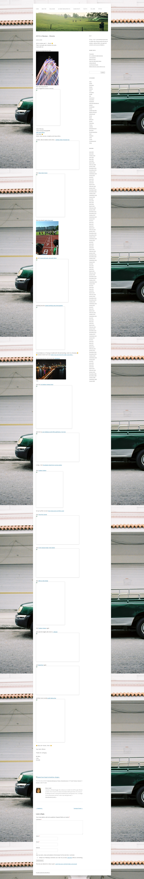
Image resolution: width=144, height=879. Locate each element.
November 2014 (92, 278)
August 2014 (92, 283)
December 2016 (92, 233)
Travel (90, 139)
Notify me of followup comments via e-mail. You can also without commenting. (61, 857)
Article (90, 83)
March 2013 (91, 310)
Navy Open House (43, 173)
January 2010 (92, 372)
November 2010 (92, 354)
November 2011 (92, 332)
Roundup (91, 130)
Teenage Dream (78, 808)
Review (79, 781)
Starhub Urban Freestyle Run (62, 139)
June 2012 (91, 319)
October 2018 (92, 193)
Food (90, 90)
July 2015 (91, 264)
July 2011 (91, 339)
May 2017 (91, 224)
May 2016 (91, 245)
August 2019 (92, 175)
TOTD (90, 137)
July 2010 (91, 361)
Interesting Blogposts (52, 781)
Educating (91, 85)
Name (38, 836)
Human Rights (76, 9)
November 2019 (92, 170)
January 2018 (92, 209)
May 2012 (91, 321)
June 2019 (91, 179)
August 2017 (92, 218)
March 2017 (91, 227)
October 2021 (92, 155)
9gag (90, 81)
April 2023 (91, 152)
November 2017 (92, 213)
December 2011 (92, 330)
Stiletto (85, 9)
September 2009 (93, 379)
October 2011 (92, 334)
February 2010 (92, 370)
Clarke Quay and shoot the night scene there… (62, 354)
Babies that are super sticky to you (97, 66)
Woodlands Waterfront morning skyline (52, 465)
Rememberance (64, 781)
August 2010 (92, 359)
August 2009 (92, 381)
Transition (91, 54)
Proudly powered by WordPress (43, 872)
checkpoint (57, 358)
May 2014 (91, 289)
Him (90, 96)
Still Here (93, 9)
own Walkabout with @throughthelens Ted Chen (54, 432)
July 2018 (91, 199)
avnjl (45, 782)
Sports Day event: (49, 220)
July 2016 (91, 242)
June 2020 (91, 157)
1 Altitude (55, 632)
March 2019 (91, 184)
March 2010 (91, 368)
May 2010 (91, 365)
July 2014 (91, 285)
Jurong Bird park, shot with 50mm (48, 258)
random (91, 126)
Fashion (91, 89)
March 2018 (91, 206)
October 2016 (92, 236)
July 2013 (91, 307)
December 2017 (92, 211)
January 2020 (92, 166)
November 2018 (92, 191)
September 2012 (93, 316)
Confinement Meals (93, 64)
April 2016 (91, 247)
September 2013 (93, 303)
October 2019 (92, 172)
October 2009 (92, 377)
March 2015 (91, 271)
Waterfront (40, 665)
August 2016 (92, 240)
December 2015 (92, 254)
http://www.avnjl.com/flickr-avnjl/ (56, 511)
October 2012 (92, 314)
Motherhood (92, 114)
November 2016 (92, 235)
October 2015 (92, 258)
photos (75, 781)
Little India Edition (40, 132)
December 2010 (92, 352)
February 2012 (92, 327)
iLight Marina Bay (51, 698)
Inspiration (91, 99)
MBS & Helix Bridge (43, 580)
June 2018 (91, 200)
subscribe (69, 857)
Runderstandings (93, 132)
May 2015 (91, 267)
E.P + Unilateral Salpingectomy (96, 55)
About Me (44, 9)
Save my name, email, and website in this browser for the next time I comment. (55, 855)
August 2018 (92, 197)
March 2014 (91, 292)
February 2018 (92, 208)
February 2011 (92, 348)
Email (38, 842)
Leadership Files (93, 110)
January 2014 (92, 296)
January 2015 (92, 274)
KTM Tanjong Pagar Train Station (47, 547)
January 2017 (92, 231)
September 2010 (93, 357)
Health (90, 94)
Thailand (91, 135)
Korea (90, 108)
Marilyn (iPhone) (93, 112)
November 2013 (92, 300)
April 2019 (91, 182)
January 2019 (92, 188)
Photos (59, 781)
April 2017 (91, 226)
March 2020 (91, 162)
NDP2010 (91, 119)
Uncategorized (92, 141)
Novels (90, 121)
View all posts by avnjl (51, 797)
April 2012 (91, 323)
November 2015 (92, 256)
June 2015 (91, 265)
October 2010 (92, 356)
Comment (39, 819)
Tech (90, 134)
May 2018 (91, 202)
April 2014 (91, 291)
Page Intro (91, 123)
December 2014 (92, 276)
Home (37, 9)
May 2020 (91, 159)
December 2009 (92, 374)
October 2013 (92, 301)
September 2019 (93, 173)
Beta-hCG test (92, 59)
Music (90, 117)
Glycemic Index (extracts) (64, 9)
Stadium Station (42, 470)
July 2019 (91, 177)
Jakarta (90, 105)
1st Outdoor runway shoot (46, 384)
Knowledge (91, 107)
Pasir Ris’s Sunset (43, 514)
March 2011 (91, 346)
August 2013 (92, 305)
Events (90, 87)
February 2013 (92, 312)
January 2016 (92, 253)
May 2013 (91, 309)
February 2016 (92, 251)
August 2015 (92, 262)
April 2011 (91, 345)
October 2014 (92, 280)
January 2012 (92, 328)
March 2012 (91, 325)
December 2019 (92, 168)
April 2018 (91, 204)
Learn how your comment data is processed (66, 864)
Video (90, 143)
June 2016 (91, 244)
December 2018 (92, 190)
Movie (90, 116)
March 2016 (91, 249)
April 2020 (91, 161)
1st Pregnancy (92, 57)
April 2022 (91, 153)
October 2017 (92, 215)
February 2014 (92, 294)
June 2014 (91, 287)
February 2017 (92, 229)
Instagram (91, 101)
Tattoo (100, 9)
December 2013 (92, 298)
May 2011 (91, 343)
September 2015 (93, 260)
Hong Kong (91, 98)
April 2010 (91, 366)
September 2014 (93, 282)
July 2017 (91, 220)
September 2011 (93, 336)
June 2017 (91, 222)
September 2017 (93, 217)
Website (38, 847)
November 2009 (92, 375)
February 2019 (92, 186)
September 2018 (93, 195)
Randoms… (39, 808)
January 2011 (92, 350)
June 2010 (91, 363)
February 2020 (92, 164)
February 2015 (92, 273)
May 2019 (91, 181)
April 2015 (91, 269)
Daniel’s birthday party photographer (54, 305)
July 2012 (91, 318)
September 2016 (93, 238)
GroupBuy (91, 92)
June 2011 (91, 341)
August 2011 (92, 337)
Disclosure (52, 9)
